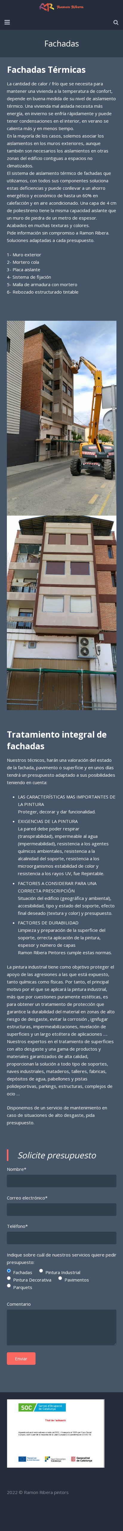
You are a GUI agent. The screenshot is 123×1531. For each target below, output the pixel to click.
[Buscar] (116, 22)
